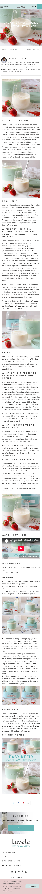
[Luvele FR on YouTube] (19, 872)
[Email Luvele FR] (29, 872)
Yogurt (4, 382)
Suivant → (36, 50)
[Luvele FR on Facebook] (15, 872)
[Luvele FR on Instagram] (26, 872)
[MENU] (1, 6)
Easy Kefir (34, 205)
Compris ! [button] (32, 886)
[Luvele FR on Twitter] (12, 872)
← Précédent (26, 50)
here (24, 488)
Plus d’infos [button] (7, 891)
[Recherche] (30, 6)
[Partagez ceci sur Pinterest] (23, 803)
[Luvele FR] (21, 6)
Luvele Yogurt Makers (14, 266)
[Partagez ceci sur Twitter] (13, 803)
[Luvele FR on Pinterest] (22, 872)
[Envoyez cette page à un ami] (28, 803)
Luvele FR (19, 877)
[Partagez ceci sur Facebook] (18, 803)
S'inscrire (21, 828)
